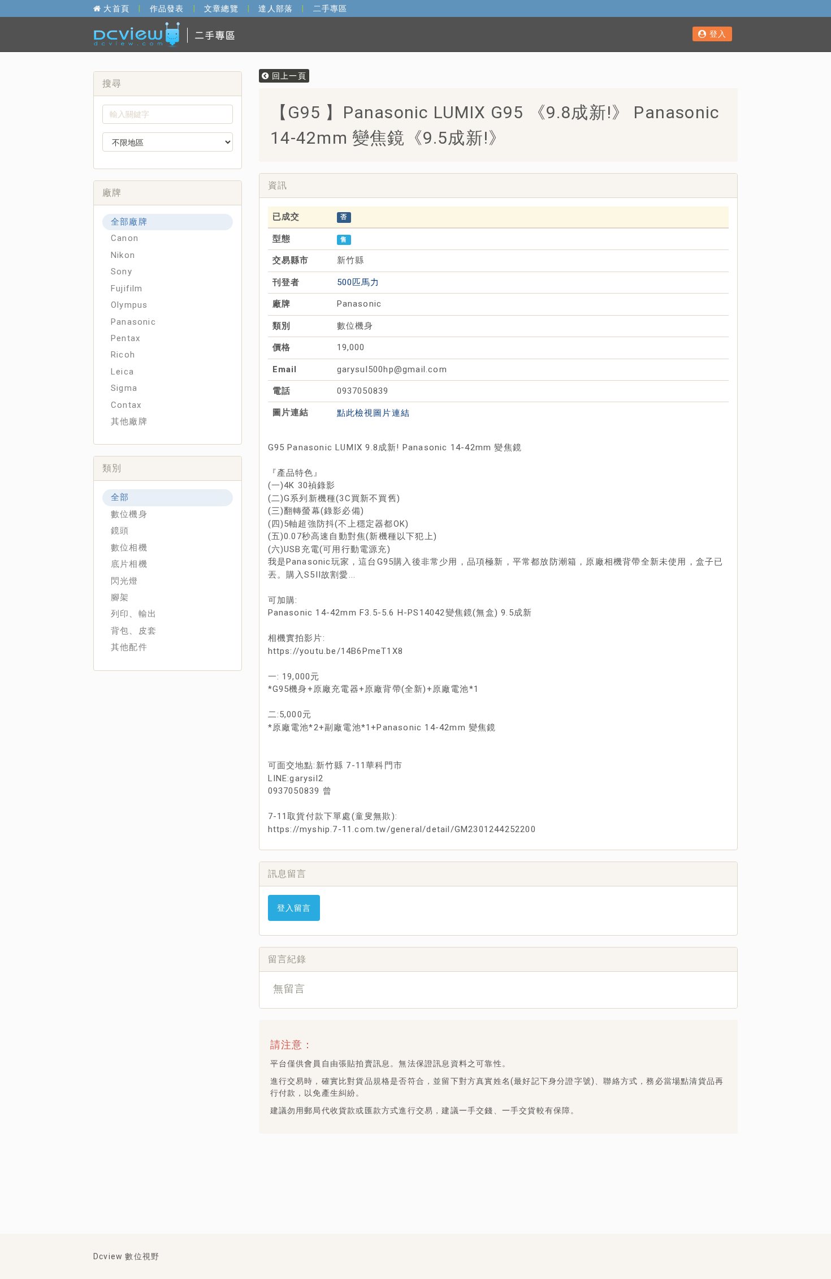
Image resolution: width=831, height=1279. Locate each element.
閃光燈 (124, 581)
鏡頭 (120, 531)
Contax (126, 405)
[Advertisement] (473, 1170)
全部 (120, 497)
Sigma (124, 388)
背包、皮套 (134, 631)
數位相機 (129, 547)
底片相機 (129, 564)
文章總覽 (221, 8)
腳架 (120, 597)
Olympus (129, 305)
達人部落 (275, 8)
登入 (716, 33)
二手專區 (330, 8)
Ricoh (123, 355)
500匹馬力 (358, 282)
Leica (122, 372)
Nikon (123, 255)
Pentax (125, 338)
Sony (121, 271)
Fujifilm (127, 288)
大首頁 (115, 8)
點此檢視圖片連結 (373, 413)
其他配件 (129, 647)
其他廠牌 (129, 421)
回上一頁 (287, 75)
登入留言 (294, 907)
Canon (124, 238)
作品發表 (167, 8)
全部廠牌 (129, 222)
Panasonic (133, 322)
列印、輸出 (134, 614)
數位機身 (129, 514)
